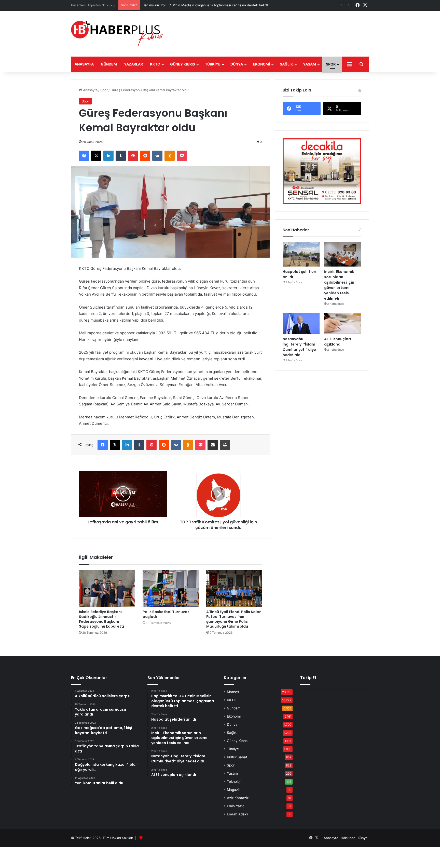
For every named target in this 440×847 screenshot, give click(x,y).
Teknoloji (234, 781)
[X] (96, 156)
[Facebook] (84, 156)
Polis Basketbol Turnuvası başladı (166, 614)
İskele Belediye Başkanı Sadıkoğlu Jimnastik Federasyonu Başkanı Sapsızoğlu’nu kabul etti (101, 619)
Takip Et (308, 677)
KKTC (155, 64)
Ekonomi (261, 64)
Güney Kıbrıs (182, 64)
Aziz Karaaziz (238, 798)
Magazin (234, 790)
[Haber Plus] (117, 33)
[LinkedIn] (108, 156)
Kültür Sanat (237, 757)
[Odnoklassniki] (169, 156)
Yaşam (309, 64)
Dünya (236, 64)
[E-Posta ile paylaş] (213, 445)
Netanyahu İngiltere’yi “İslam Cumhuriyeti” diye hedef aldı (299, 347)
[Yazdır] (225, 445)
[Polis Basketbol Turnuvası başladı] (171, 588)
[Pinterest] (133, 156)
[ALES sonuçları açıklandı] (342, 323)
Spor (331, 64)
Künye (363, 838)
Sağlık (286, 64)
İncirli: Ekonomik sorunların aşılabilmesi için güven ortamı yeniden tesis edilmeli (339, 285)
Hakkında (348, 838)
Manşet (233, 692)
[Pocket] (182, 156)
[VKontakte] (157, 156)
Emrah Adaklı (237, 814)
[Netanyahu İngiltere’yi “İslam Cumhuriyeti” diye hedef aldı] (301, 323)
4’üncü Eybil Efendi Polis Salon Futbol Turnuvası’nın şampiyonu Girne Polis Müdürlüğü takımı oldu (234, 619)
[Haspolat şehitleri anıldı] (301, 254)
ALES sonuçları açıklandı (337, 341)
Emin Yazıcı (236, 806)
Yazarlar (133, 64)
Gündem (109, 64)
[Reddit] (145, 156)
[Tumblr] (121, 156)
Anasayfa (84, 64)
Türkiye (213, 64)
